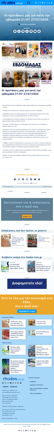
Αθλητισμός (39, 262)
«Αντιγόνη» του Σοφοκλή (43, 239)
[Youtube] (42, 2)
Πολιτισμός (12, 262)
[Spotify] (51, 2)
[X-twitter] (40, 2)
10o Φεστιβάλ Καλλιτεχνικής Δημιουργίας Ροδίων (17, 266)
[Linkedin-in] (49, 2)
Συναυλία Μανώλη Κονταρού (42, 333)
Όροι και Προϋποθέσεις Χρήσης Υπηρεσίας (39, 389)
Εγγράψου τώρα (27, 216)
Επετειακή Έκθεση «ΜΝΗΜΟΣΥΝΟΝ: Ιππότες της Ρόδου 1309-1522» (17, 334)
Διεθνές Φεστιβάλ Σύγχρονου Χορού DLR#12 (42, 363)
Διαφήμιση (33, 381)
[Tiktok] (44, 2)
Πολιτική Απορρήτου (36, 393)
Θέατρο (13, 236)
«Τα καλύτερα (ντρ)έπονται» (41, 322)
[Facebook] (35, 2)
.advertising (46, 424)
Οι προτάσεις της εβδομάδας (28, 24)
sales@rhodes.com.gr (7, 415)
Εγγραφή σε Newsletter (36, 385)
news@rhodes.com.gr (9, 411)
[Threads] (47, 2)
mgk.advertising (15, 392)
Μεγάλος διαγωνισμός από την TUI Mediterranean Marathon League (43, 267)
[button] (28, 3)
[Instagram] (38, 2)
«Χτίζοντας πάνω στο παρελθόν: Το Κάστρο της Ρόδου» (18, 241)
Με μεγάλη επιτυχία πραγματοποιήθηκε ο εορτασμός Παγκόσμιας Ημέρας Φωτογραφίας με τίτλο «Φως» (17, 366)
